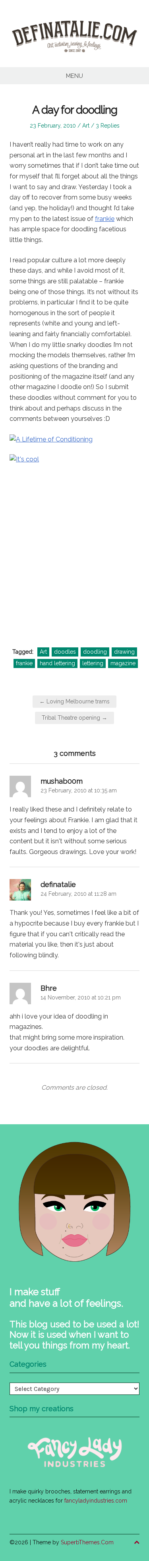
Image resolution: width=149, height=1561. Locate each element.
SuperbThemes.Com (87, 1542)
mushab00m (62, 781)
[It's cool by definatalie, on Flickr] (74, 540)
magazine (122, 663)
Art (85, 125)
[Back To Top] (136, 1542)
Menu (74, 75)
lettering (92, 663)
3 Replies (108, 125)
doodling (95, 652)
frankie (104, 219)
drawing (124, 652)
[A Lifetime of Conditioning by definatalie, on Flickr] (51, 439)
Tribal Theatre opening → (74, 718)
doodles (65, 652)
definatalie (58, 884)
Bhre (49, 988)
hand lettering (57, 663)
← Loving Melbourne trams (74, 701)
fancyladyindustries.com (95, 1500)
